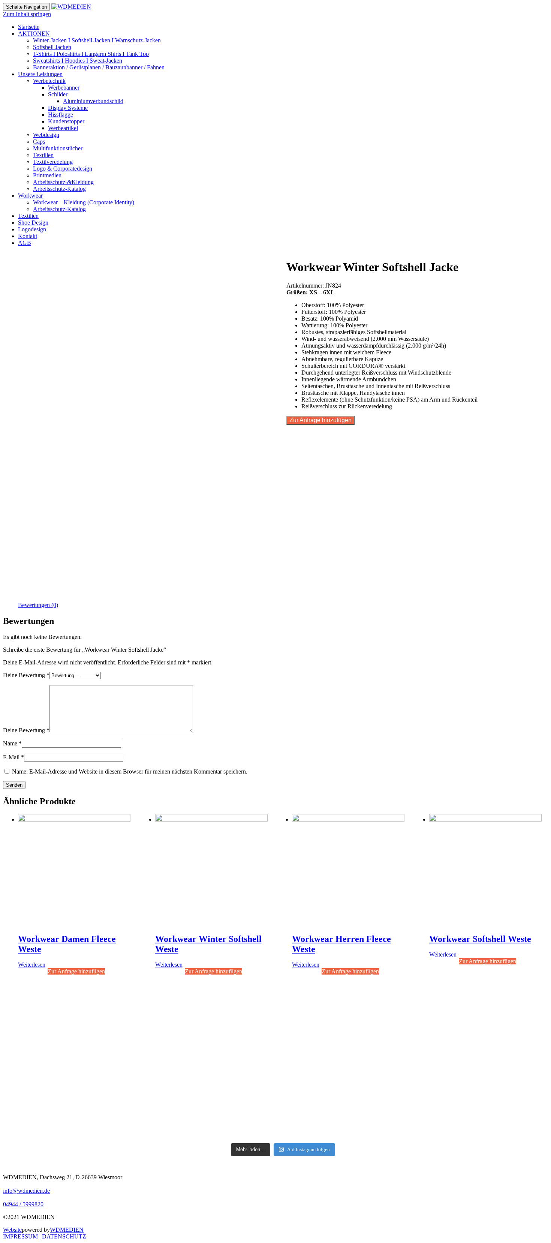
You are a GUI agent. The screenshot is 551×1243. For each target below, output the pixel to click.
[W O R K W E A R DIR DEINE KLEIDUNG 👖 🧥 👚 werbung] (393, 1066)
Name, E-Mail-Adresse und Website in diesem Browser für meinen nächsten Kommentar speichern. (129, 771)
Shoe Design (33, 222)
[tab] (38, 605)
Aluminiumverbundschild (93, 101)
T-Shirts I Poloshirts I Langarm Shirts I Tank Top (91, 54)
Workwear (30, 195)
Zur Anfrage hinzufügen (320, 420)
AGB (24, 243)
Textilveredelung (53, 162)
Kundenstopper (66, 121)
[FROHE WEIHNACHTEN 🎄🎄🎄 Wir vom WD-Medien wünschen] (63, 1059)
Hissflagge (60, 114)
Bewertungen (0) (38, 605)
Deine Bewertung (26, 675)
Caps (39, 141)
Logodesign (32, 229)
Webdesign (46, 135)
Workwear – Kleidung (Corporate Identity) (83, 202)
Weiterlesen (31, 964)
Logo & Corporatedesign (62, 168)
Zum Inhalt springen (27, 14)
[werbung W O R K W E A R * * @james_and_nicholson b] (283, 1076)
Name (12, 743)
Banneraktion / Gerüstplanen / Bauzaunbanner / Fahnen (99, 67)
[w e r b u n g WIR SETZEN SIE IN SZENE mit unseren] (173, 1055)
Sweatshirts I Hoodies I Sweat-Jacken (77, 60)
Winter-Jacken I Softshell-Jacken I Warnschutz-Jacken (97, 40)
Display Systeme (68, 108)
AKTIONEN (34, 33)
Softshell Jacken (52, 47)
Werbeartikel (63, 128)
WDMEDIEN (67, 1230)
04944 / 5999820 (23, 1204)
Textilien (43, 155)
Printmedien (47, 175)
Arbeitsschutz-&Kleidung (63, 182)
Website (12, 1230)
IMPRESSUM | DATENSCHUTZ (44, 1236)
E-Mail (13, 757)
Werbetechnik (49, 81)
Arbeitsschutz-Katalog (59, 189)
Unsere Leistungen (40, 74)
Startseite (28, 27)
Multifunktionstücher (57, 148)
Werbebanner (63, 87)
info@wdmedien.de (26, 1191)
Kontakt (27, 236)
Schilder (57, 94)
